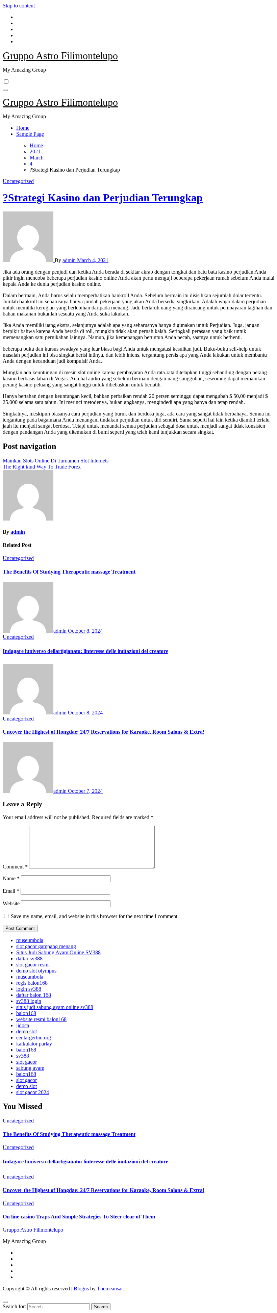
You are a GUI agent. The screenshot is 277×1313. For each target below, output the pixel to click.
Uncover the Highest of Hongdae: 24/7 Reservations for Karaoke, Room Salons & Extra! (103, 732)
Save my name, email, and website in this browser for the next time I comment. (95, 916)
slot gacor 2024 (32, 1092)
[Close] (5, 1302)
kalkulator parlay (34, 1043)
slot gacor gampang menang (46, 946)
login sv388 (28, 989)
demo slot (26, 1031)
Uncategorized (18, 181)
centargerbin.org (33, 1037)
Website (11, 903)
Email (11, 891)
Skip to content (19, 5)
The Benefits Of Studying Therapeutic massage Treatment (69, 572)
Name (11, 878)
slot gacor (26, 1062)
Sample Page (30, 134)
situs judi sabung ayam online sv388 (54, 1007)
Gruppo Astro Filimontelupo (60, 55)
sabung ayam (30, 1068)
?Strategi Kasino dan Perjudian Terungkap (103, 198)
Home (22, 128)
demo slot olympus (36, 971)
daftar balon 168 (33, 995)
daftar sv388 (29, 958)
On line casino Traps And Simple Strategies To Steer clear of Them (79, 1216)
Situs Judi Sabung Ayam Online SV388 (58, 952)
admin (69, 260)
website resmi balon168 (41, 1019)
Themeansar (110, 1288)
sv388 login (28, 1001)
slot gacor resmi (33, 964)
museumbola (29, 940)
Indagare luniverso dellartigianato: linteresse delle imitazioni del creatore (85, 651)
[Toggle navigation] (5, 90)
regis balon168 (32, 983)
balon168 (26, 1013)
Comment (15, 866)
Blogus (81, 1288)
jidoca (22, 1025)
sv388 (22, 1056)
